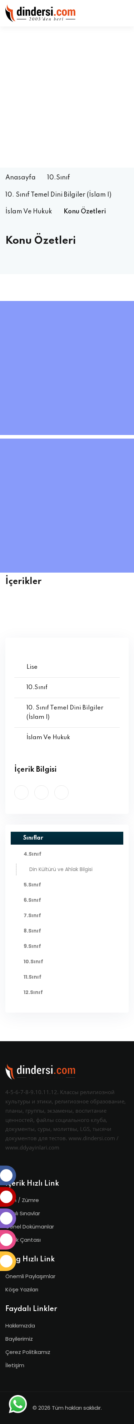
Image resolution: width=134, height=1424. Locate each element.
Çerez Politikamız (27, 1352)
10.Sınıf (58, 177)
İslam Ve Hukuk (28, 211)
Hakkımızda (20, 1325)
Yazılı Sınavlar (22, 1213)
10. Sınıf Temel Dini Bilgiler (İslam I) (58, 195)
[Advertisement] (67, 97)
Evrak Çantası (23, 1239)
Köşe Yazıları (21, 1289)
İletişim (14, 1365)
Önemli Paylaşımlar (30, 1276)
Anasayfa (20, 177)
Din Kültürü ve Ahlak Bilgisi (61, 869)
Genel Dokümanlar (29, 1226)
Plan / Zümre (22, 1200)
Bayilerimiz (19, 1339)
